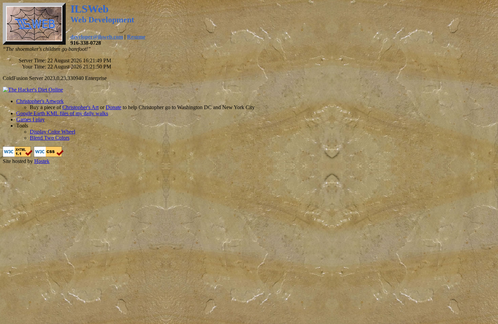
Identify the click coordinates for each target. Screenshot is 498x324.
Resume (136, 37)
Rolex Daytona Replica (355, 149)
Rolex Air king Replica (406, 149)
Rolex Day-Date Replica (458, 149)
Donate (113, 107)
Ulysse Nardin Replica (132, 149)
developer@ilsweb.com (96, 37)
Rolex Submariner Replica (300, 149)
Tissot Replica (173, 149)
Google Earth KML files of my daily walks (62, 113)
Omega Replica (19, 149)
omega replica (205, 149)
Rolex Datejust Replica (245, 149)
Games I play (30, 119)
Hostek (41, 161)
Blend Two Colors (49, 138)
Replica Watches (20, 155)
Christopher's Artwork (40, 101)
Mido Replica (92, 149)
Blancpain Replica (57, 149)
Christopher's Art (80, 107)
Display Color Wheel (52, 132)
